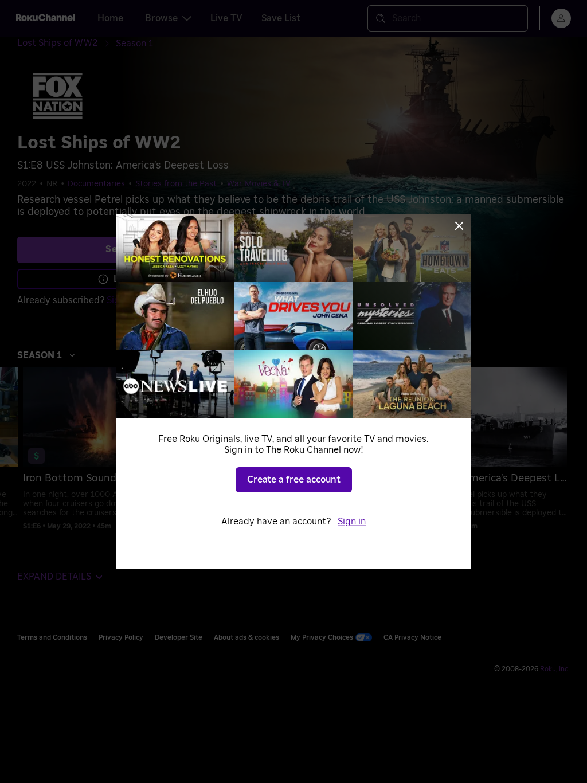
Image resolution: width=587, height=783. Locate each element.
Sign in (352, 521)
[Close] (459, 226)
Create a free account (294, 479)
